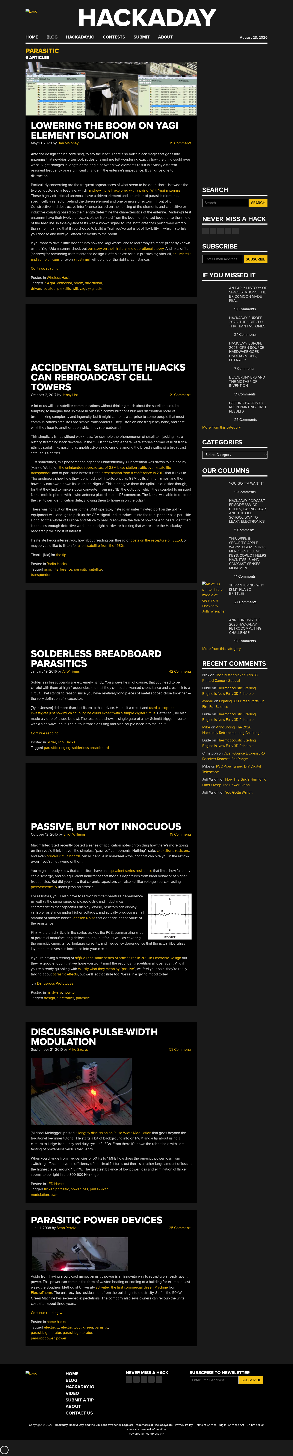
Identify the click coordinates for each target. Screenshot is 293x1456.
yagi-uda (95, 288)
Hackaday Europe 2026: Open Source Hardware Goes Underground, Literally (246, 351)
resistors (182, 850)
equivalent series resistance (129, 871)
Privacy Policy (184, 1425)
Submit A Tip (80, 1400)
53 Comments (180, 1049)
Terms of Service (206, 1425)
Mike (206, 727)
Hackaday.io (80, 37)
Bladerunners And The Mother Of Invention (247, 381)
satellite (95, 569)
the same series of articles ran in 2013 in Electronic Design (134, 958)
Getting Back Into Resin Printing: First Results (248, 407)
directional (93, 283)
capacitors (165, 850)
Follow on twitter (213, 231)
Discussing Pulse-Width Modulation (94, 1037)
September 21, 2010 (47, 1049)
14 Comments (244, 576)
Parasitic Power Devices (97, 1220)
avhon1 (207, 701)
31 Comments (244, 394)
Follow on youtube (220, 231)
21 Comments (180, 395)
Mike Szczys (78, 1049)
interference (62, 569)
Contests (114, 37)
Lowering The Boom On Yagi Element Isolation (104, 130)
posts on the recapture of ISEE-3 (156, 540)
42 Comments (180, 671)
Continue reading (47, 268)
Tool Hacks (66, 742)
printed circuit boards (64, 856)
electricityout (71, 1327)
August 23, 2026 (253, 37)
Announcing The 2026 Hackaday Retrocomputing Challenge (245, 626)
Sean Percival (67, 1228)
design (49, 998)
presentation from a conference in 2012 (132, 473)
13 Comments (244, 492)
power (61, 1338)
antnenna (64, 283)
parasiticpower (42, 1338)
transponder (41, 575)
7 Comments (243, 368)
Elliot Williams (74, 834)
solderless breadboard (90, 748)
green (88, 1327)
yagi (83, 288)
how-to (69, 992)
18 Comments (244, 309)
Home (32, 37)
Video (72, 1393)
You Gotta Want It (246, 483)
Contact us (235, 231)
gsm (47, 569)
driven (36, 288)
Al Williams (71, 671)
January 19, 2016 (44, 671)
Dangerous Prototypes (55, 983)
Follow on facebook (205, 231)
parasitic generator (46, 1332)
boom (78, 283)
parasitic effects (65, 974)
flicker (49, 1189)
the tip (61, 555)
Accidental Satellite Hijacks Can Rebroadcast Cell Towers (108, 377)
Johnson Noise (83, 918)
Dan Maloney (68, 143)
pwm (54, 1195)
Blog (52, 37)
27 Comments (245, 602)
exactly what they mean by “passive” (106, 969)
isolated (49, 288)
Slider (51, 742)
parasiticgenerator (77, 1332)
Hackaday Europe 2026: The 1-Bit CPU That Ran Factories (247, 322)
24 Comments (245, 334)
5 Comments (244, 530)
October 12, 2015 (44, 834)
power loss (79, 1189)
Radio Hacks (57, 564)
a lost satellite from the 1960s (101, 545)
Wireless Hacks (59, 277)
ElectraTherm (41, 1292)
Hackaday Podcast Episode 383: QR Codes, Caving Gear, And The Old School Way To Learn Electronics (248, 511)
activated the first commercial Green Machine (132, 1287)
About (165, 37)
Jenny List (70, 395)
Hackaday (147, 18)
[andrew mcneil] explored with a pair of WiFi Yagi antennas (134, 190)
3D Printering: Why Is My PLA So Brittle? (246, 589)
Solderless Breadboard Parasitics (96, 659)
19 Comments (180, 143)
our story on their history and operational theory (126, 248)
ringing (64, 748)
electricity (51, 1327)
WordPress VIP (154, 1433)
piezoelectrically (44, 887)
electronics (65, 998)
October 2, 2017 (43, 395)
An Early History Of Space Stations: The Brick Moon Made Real (248, 294)
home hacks (56, 1322)
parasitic (64, 288)
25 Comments (180, 1228)
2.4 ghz (50, 283)
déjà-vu (81, 958)
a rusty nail (82, 259)
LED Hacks (55, 1184)
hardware (54, 992)
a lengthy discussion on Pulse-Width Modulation (113, 1133)
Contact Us (79, 1413)
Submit (142, 37)
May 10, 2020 (41, 143)
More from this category (221, 427)
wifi (75, 288)
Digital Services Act (231, 1425)
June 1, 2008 (41, 1228)
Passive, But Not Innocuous (106, 827)
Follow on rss (228, 231)
